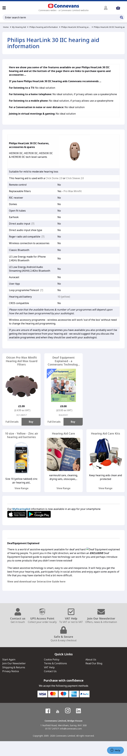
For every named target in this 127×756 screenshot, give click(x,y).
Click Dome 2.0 (54, 178)
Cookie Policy (51, 659)
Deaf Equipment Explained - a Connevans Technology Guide (63, 361)
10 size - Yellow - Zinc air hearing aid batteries (21, 435)
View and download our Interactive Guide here (36, 581)
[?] (32, 223)
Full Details (12, 421)
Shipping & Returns (13, 667)
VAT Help (49, 667)
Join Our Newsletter (14, 663)
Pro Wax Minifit (73, 191)
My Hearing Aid (19, 27)
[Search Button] (121, 17)
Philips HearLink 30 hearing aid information (75, 27)
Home (6, 27)
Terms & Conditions (55, 663)
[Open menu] (4, 8)
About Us (90, 659)
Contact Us (50, 671)
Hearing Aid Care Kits (105, 433)
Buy (31, 421)
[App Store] (17, 514)
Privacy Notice (10, 671)
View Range (21, 488)
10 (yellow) (63, 296)
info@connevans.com (71, 728)
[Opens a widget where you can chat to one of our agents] (115, 750)
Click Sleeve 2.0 (75, 178)
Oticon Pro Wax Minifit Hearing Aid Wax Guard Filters (21, 361)
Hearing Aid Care (63, 433)
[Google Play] (39, 514)
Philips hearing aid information (43, 27)
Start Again (8, 659)
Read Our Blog (93, 663)
